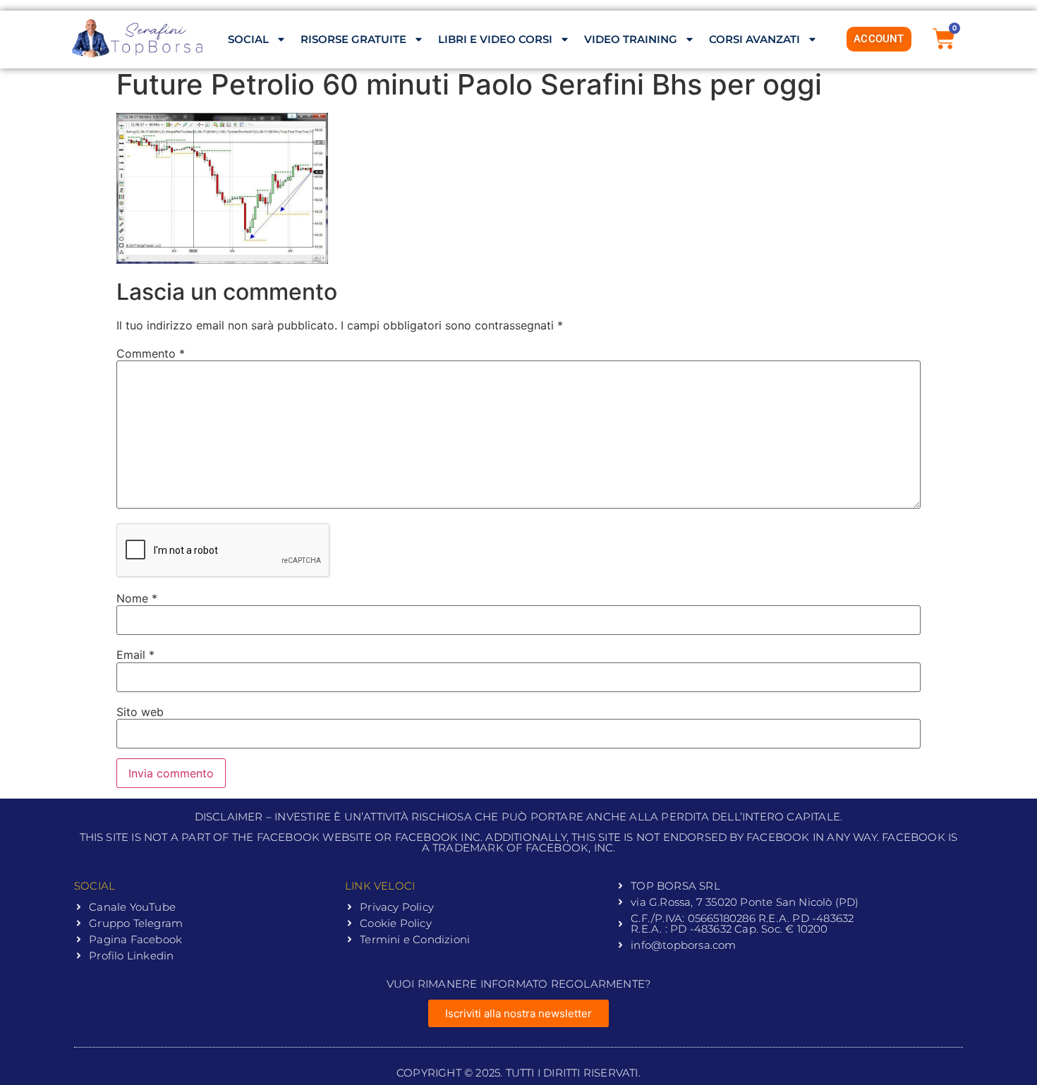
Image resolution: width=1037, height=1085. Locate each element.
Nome (136, 598)
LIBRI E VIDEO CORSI (495, 39)
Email (135, 654)
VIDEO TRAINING (630, 39)
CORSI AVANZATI (754, 39)
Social (248, 39)
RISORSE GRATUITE (353, 39)
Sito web (140, 711)
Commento (150, 353)
